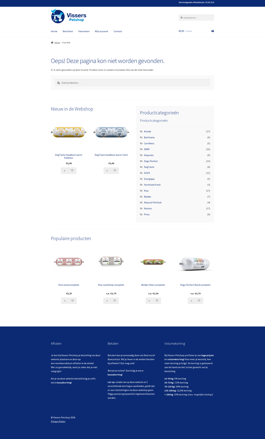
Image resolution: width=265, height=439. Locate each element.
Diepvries (149, 155)
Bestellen (68, 31)
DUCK (147, 172)
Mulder (147, 196)
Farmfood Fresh (152, 184)
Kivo (146, 190)
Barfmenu (149, 137)
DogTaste (149, 166)
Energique (149, 178)
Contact (118, 31)
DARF (147, 149)
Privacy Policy (58, 421)
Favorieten (84, 31)
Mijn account (101, 31)
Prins (147, 214)
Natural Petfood (152, 202)
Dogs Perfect (151, 161)
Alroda (147, 131)
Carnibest (149, 143)
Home (54, 31)
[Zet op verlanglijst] (72, 170)
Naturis (148, 208)
